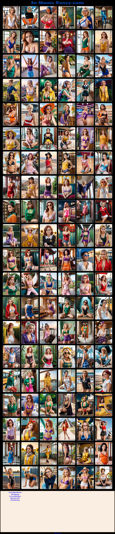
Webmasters (57, 533)
